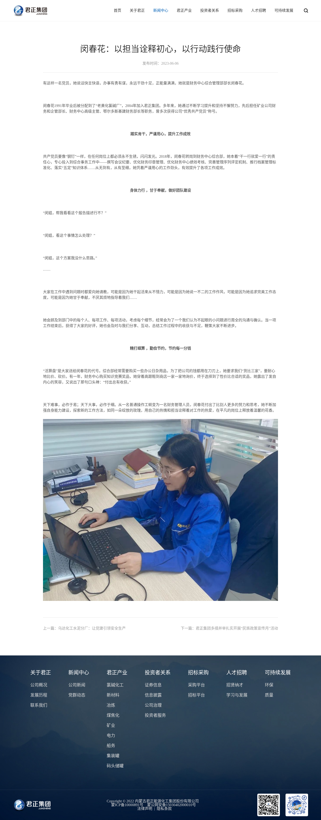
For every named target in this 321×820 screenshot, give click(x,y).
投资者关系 (209, 10)
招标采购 (235, 10)
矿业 (111, 725)
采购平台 (196, 685)
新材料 (113, 695)
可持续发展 (283, 10)
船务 (111, 745)
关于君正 (137, 10)
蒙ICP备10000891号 (127, 805)
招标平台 (196, 695)
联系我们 (38, 705)
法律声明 (144, 809)
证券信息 (153, 685)
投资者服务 (155, 715)
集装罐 (113, 755)
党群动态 (76, 695)
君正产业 (184, 10)
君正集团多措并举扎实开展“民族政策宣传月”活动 (229, 628)
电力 (111, 735)
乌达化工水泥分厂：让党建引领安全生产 (84, 628)
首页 (117, 10)
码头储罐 (115, 766)
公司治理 (153, 705)
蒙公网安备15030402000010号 (171, 805)
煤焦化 (113, 715)
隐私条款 (164, 809)
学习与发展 (236, 695)
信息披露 (153, 695)
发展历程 (38, 695)
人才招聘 (258, 10)
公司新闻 (76, 685)
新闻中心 (160, 10)
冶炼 (111, 705)
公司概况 (38, 685)
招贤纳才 (234, 685)
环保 (269, 685)
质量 (269, 695)
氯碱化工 (115, 685)
